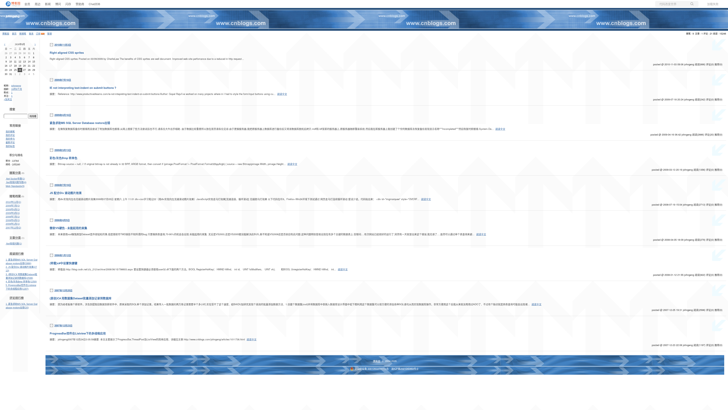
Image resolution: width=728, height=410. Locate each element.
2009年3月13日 (62, 150)
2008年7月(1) (13, 216)
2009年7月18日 (62, 80)
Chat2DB (94, 4)
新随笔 (22, 33)
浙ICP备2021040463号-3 (404, 368)
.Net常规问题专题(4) (16, 182)
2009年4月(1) (13, 209)
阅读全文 (282, 94)
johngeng (13, 16)
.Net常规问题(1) (14, 243)
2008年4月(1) (13, 220)
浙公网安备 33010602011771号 (372, 368)
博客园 (5, 33)
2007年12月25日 (63, 290)
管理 (49, 33)
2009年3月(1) (13, 213)
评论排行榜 (16, 298)
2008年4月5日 (62, 220)
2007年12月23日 (63, 325)
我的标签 (10, 146)
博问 (58, 4)
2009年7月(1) (13, 205)
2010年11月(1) (13, 202)
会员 (27, 4)
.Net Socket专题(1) (15, 178)
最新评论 (10, 142)
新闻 (48, 4)
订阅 (38, 33)
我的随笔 (10, 131)
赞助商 (80, 4)
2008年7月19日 (62, 185)
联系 (31, 33)
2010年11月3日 (62, 45)
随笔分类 (15, 172)
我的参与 (10, 139)
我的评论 (10, 135)
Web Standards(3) (15, 186)
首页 (14, 33)
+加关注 (8, 99)
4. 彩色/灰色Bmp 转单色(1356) (21, 281)
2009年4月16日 (62, 115)
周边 (37, 4)
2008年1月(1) (13, 224)
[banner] (11, 4)
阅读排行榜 (16, 253)
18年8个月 (16, 89)
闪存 (68, 4)
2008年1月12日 (62, 255)
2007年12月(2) (13, 227)
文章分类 (15, 237)
